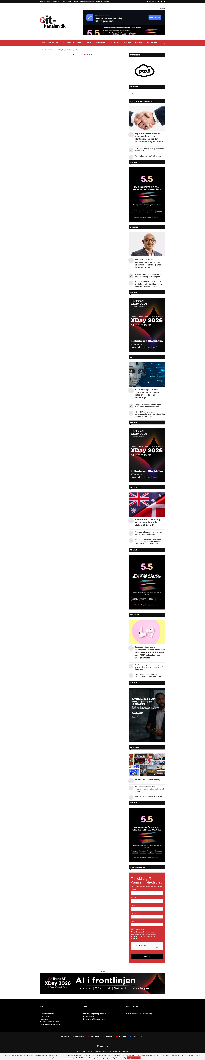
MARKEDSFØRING (87, 2)
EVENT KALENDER (152, 43)
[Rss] (164, 1)
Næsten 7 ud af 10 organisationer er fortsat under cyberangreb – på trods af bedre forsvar (149, 263)
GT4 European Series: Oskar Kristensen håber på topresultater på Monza (149, 789)
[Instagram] (150, 1)
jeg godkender (134, 1058)
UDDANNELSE (115, 43)
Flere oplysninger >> (149, 1058)
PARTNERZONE (53, 43)
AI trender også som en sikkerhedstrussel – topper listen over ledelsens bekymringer (148, 393)
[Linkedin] (155, 1)
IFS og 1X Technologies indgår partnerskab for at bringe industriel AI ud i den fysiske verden (150, 414)
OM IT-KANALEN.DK (70, 2)
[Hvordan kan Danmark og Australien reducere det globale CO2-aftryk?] (147, 504)
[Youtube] (158, 1)
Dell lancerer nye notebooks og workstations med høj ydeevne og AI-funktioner (149, 667)
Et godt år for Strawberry (147, 779)
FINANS (88, 43)
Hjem (41, 50)
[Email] (161, 1)
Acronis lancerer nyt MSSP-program (149, 156)
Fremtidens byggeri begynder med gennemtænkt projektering (148, 533)
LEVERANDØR (139, 43)
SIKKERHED (70, 43)
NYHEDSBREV (45, 2)
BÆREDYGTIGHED (100, 43)
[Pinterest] (153, 1)
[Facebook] (147, 1)
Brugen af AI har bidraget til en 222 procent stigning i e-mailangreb (148, 275)
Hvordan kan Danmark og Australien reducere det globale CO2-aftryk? (147, 522)
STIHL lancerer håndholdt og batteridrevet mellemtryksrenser (148, 675)
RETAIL (79, 43)
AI (63, 43)
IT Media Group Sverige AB (120, 1051)
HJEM (43, 43)
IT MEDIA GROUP (102, 2)
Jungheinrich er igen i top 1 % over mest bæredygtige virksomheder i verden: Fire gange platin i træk (148, 541)
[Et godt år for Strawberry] (147, 765)
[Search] (164, 43)
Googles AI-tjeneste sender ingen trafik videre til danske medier (148, 406)
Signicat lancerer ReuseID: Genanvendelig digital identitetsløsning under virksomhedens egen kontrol (149, 137)
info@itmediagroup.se (52, 1024)
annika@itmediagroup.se (96, 1019)
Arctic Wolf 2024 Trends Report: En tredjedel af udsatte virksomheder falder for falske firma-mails (148, 284)
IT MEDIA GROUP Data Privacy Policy (139, 1014)
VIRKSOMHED (127, 43)
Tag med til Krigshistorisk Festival (148, 796)
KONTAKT (57, 2)
